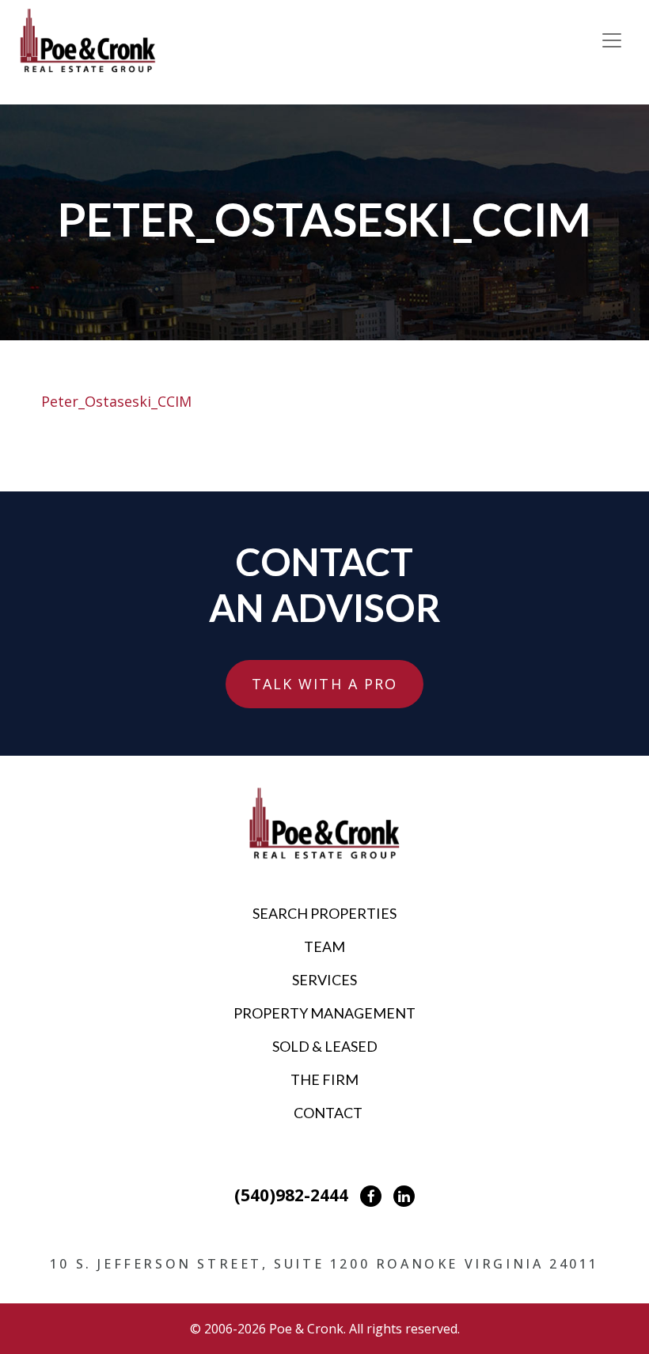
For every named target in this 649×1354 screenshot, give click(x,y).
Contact (328, 1112)
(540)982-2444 (291, 1195)
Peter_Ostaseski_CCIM (116, 401)
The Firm (324, 1079)
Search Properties (324, 913)
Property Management (324, 1013)
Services (324, 979)
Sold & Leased (325, 1046)
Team (324, 946)
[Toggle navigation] (611, 40)
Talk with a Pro (325, 683)
